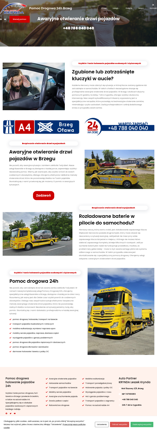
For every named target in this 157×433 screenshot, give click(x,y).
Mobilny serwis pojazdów (60, 392)
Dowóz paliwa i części (58, 400)
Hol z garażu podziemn (95, 396)
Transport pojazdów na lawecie (63, 387)
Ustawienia (102, 424)
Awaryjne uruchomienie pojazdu (63, 396)
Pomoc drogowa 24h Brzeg (50, 8)
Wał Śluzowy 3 (128, 388)
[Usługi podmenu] (118, 8)
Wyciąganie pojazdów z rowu (98, 392)
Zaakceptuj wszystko (142, 424)
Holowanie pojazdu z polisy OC (99, 387)
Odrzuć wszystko (119, 424)
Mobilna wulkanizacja (94, 378)
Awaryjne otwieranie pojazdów (62, 378)
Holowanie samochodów (60, 383)
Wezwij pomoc (19, 19)
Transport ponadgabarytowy (98, 383)
